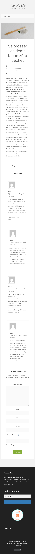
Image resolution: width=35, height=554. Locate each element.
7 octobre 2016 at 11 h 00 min (16, 289)
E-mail (17, 417)
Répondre (11, 196)
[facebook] (15, 550)
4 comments (18, 68)
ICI (18, 156)
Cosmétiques (12, 73)
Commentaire (17, 384)
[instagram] (20, 550)
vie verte (17, 5)
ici (11, 144)
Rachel (10, 286)
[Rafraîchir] (19, 435)
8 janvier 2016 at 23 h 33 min (18, 242)
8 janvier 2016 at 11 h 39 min (16, 194)
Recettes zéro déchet (21, 73)
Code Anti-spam (11, 445)
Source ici (13, 98)
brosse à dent (19, 166)
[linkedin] (17, 550)
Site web (17, 426)
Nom (17, 409)
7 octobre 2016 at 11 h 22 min (18, 335)
